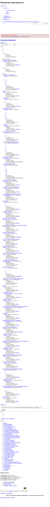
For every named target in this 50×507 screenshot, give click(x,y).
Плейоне (5, 124)
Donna (4, 397)
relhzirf (5, 165)
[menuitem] (10, 10)
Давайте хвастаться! (7, 108)
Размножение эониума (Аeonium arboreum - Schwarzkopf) (15, 341)
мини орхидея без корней (8, 232)
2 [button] (3, 49)
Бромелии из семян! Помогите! (10, 327)
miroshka (17, 88)
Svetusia (5, 286)
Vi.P (16, 283)
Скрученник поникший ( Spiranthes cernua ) (12, 253)
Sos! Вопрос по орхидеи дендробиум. (11, 187)
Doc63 (17, 154)
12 (6, 169)
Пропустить (3, 5)
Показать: (4, 407)
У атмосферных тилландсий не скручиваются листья (15, 225)
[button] (3, 51)
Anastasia (5, 181)
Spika (17, 122)
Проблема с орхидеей (8, 157)
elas (16, 264)
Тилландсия (5, 98)
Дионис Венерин (8, 293)
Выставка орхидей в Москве (9, 218)
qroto (17, 383)
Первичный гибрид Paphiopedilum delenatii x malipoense (15, 306)
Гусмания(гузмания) (7, 292)
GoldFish (5, 342)
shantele (5, 188)
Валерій (5, 328)
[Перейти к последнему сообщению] (20, 64)
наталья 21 (18, 297)
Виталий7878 (7, 195)
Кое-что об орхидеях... (8, 267)
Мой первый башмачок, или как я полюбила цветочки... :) (16, 386)
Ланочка (6, 349)
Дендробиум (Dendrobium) (9, 74)
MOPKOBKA (19, 276)
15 (6, 173)
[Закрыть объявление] (48, 34)
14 (6, 172)
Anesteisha (6, 125)
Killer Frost (18, 106)
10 (6, 85)
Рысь (5, 233)
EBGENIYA (6, 132)
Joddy (5, 363)
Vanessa (4, 300)
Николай (18, 318)
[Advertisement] (25, 29)
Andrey (5, 268)
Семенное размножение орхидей (10, 260)
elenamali (5, 61)
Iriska (5, 202)
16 (6, 174)
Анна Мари (18, 236)
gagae (4, 254)
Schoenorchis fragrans (7, 379)
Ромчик (17, 394)
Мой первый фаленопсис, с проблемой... (12, 320)
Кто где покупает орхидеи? (9, 131)
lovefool (5, 92)
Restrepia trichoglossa (7, 211)
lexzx (17, 198)
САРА (5, 212)
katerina (5, 76)
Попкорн (6, 109)
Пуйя (4, 285)
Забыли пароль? (15, 36)
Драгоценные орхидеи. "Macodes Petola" (12, 194)
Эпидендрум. (6, 396)
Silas (5, 370)
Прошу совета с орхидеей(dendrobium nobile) (13, 278)
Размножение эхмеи (7, 348)
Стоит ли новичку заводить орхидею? (11, 239)
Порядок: (31, 407)
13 (6, 171)
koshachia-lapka (19, 331)
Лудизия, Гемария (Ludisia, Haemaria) (11, 142)
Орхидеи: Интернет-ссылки (9, 60)
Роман (17, 290)
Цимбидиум (6, 313)
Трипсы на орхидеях (7, 334)
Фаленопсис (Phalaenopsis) (9, 164)
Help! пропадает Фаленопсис (9, 362)
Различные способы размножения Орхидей (12, 368)
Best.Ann (18, 209)
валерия (17, 352)
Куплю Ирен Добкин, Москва (9, 180)
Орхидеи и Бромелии (8, 40)
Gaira (4, 226)
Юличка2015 (6, 158)
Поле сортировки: (16, 407)
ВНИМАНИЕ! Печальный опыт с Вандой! (12, 355)
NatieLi (4, 240)
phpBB (10, 491)
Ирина (5, 335)
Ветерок (17, 216)
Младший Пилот (7, 261)
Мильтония (5, 201)
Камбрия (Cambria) (7, 299)
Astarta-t (6, 99)
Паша (17, 139)
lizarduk (17, 324)
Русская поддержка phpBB (6, 493)
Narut (17, 243)
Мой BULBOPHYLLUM (8, 246)
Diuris (4, 91)
